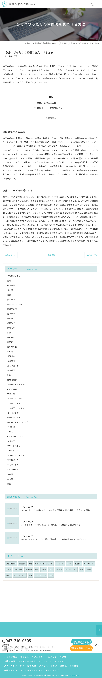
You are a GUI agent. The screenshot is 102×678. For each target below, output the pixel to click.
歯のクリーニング (14, 304)
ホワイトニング (13, 450)
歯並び (10, 318)
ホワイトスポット (14, 445)
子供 (30, 575)
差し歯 (10, 290)
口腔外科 (22, 564)
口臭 (9, 332)
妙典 (36, 569)
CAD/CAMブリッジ (15, 436)
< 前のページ (10, 255)
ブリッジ (11, 441)
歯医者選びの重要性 (46, 103)
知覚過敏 (11, 356)
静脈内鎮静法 (11, 564)
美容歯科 (11, 360)
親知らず (59, 569)
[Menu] (98, 4)
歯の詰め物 (12, 309)
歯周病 (88, 569)
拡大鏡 (8, 569)
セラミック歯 (12, 412)
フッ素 (69, 564)
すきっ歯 (11, 394)
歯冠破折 (11, 323)
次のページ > (91, 255)
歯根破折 (11, 327)
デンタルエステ (40, 575)
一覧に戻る (51, 255)
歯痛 (9, 280)
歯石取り (11, 337)
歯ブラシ (11, 313)
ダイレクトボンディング (17, 422)
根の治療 (29, 569)
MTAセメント (89, 564)
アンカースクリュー (15, 398)
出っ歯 (10, 479)
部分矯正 (11, 370)
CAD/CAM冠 (12, 389)
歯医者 (43, 569)
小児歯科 (78, 564)
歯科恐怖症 (12, 346)
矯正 (81, 569)
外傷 (30, 564)
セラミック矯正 (13, 417)
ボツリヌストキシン (15, 455)
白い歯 (10, 351)
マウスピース (12, 460)
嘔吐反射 (11, 285)
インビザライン (20, 575)
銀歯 (9, 375)
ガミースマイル (13, 403)
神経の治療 (18, 569)
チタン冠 (11, 427)
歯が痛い (11, 299)
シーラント (60, 564)
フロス (10, 431)
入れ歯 (10, 474)
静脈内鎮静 (12, 379)
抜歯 (9, 294)
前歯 (9, 483)
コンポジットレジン (15, 408)
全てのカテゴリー (14, 276)
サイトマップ (52, 670)
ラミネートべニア (14, 464)
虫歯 (51, 569)
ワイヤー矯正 (12, 469)
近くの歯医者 (12, 365)
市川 (51, 575)
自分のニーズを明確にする (49, 107)
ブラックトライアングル (17, 384)
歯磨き (10, 342)
